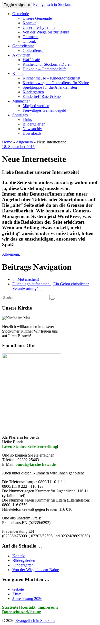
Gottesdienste (23, 46)
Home (7, 142)
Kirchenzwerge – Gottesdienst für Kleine (56, 83)
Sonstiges (20, 115)
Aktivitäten (21, 55)
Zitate (17, 594)
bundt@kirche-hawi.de (35, 464)
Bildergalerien (34, 124)
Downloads (32, 133)
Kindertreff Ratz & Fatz (42, 96)
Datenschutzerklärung (21, 612)
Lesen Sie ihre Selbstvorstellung (29, 446)
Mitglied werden (36, 106)
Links (27, 119)
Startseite (10, 607)
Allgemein (24, 142)
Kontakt (29, 23)
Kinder (18, 73)
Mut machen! (25, 279)
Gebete (18, 589)
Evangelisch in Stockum (52, 4)
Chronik (29, 41)
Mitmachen (21, 101)
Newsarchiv (32, 129)
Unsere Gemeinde (37, 18)
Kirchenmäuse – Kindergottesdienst (51, 78)
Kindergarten (33, 92)
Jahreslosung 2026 (27, 598)
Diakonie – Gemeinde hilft (44, 69)
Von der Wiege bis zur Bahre (46, 32)
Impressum (48, 607)
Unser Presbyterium (39, 27)
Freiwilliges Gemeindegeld (44, 110)
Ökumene (30, 37)
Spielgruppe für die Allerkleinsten (50, 87)
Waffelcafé (31, 60)
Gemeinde (20, 14)
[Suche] (53, 299)
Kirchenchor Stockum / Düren (47, 64)
